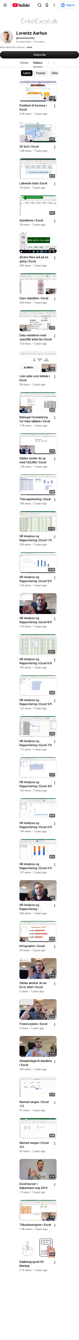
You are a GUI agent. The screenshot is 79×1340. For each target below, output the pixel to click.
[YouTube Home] (21, 5)
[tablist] (39, 62)
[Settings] (54, 5)
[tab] (24, 62)
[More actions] (54, 106)
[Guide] (5, 5)
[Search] (39, 5)
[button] (54, 62)
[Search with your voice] (47, 5)
